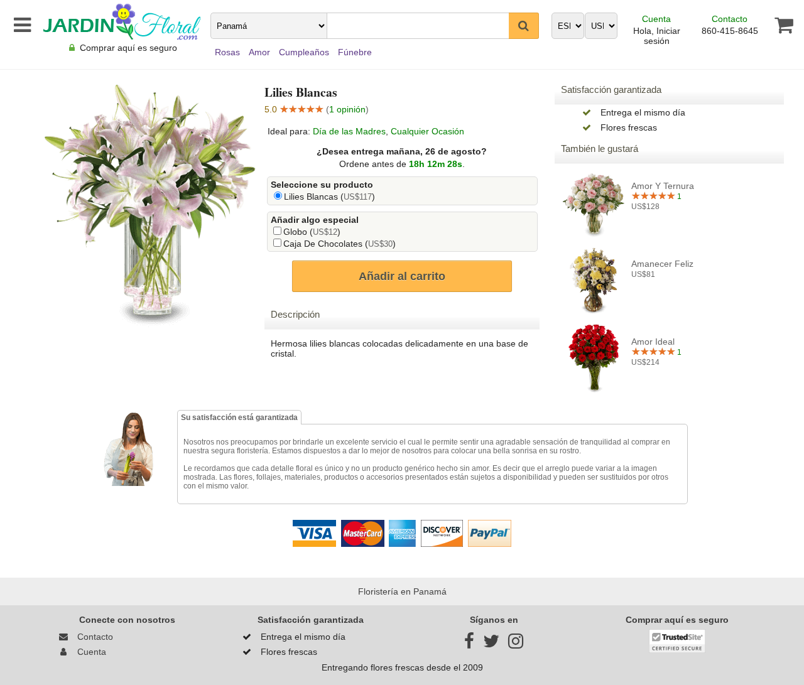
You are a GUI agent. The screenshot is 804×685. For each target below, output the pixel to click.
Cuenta (656, 19)
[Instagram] (515, 644)
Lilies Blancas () (329, 196)
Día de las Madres (349, 131)
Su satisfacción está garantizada (239, 417)
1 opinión (347, 109)
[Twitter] (491, 644)
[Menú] (20, 25)
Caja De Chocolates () (339, 244)
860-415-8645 (730, 31)
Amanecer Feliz (662, 264)
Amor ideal (653, 342)
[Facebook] (469, 644)
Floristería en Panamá (402, 591)
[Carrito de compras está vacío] (776, 25)
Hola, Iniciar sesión (656, 36)
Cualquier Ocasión (427, 131)
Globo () (311, 232)
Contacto (729, 19)
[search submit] (524, 26)
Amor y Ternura (662, 186)
